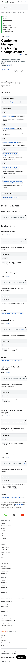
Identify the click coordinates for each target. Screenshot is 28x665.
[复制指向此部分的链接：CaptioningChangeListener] (21, 211)
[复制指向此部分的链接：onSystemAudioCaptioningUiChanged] (9, 413)
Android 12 (4, 592)
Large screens (4, 563)
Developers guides (5, 604)
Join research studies (6, 625)
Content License (19, 504)
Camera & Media (5, 552)
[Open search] (18, 2)
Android (3, 523)
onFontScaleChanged (9, 128)
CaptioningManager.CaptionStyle (12, 181)
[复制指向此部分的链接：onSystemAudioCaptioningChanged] (9, 369)
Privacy (3, 554)
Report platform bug (6, 618)
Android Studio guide (6, 601)
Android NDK (4, 611)
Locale (16, 142)
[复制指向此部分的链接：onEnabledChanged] (16, 232)
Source (3, 530)
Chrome (3, 638)
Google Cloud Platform (7, 643)
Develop (14, 12)
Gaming (3, 544)
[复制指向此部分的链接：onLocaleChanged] (15, 320)
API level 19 (8, 36)
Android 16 (4, 582)
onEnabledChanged (8, 116)
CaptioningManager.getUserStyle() (12, 497)
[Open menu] (2, 2)
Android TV (4, 573)
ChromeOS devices (6, 568)
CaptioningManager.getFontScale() (12, 313)
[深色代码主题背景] (26, 216)
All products (4, 645)
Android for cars (5, 571)
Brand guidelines (16, 651)
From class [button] (11, 197)
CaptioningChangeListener (11, 102)
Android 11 (3, 595)
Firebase (3, 640)
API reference (6, 7)
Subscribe (21, 657)
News (2, 533)
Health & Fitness (5, 549)
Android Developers (5, 12)
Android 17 (4, 580)
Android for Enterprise (6, 525)
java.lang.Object (5, 69)
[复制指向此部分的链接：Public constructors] (20, 206)
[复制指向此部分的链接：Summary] (11, 92)
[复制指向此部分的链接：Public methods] (16, 226)
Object (9, 65)
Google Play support (6, 623)
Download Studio (5, 609)
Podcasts (3, 538)
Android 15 (4, 585)
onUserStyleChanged (9, 181)
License (8, 651)
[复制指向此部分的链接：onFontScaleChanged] (18, 273)
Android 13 (4, 590)
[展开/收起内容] (8, 16)
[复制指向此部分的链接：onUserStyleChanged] (17, 454)
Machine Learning (5, 547)
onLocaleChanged (8, 142)
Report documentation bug (8, 620)
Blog (2, 535)
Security (3, 528)
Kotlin (20, 54)
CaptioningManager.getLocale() (11, 360)
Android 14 (4, 587)
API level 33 (8, 372)
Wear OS (3, 566)
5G (2, 557)
